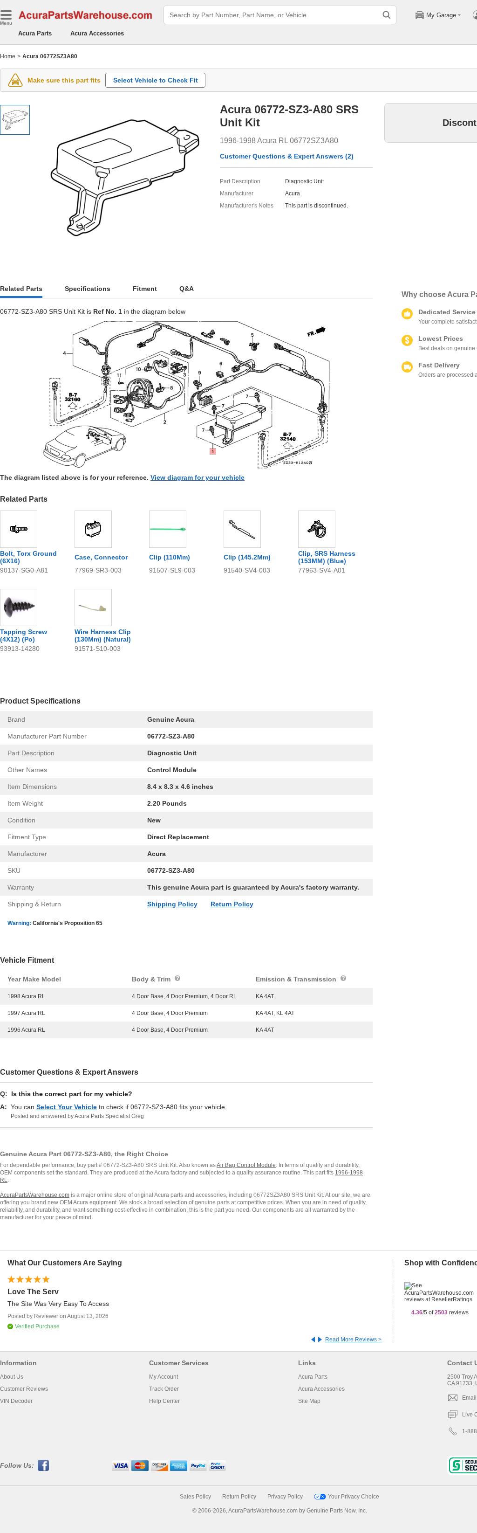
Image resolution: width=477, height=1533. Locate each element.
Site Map (309, 1401)
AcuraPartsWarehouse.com (34, 1195)
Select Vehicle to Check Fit (155, 80)
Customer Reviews (24, 1389)
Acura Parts (35, 33)
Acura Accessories (97, 33)
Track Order (164, 1389)
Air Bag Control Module (246, 1165)
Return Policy (232, 904)
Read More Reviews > (353, 1339)
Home (7, 56)
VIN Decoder (16, 1401)
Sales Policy (195, 1496)
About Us (11, 1377)
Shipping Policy (172, 904)
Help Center (164, 1401)
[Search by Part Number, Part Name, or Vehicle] (386, 15)
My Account (163, 1377)
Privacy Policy (285, 1496)
